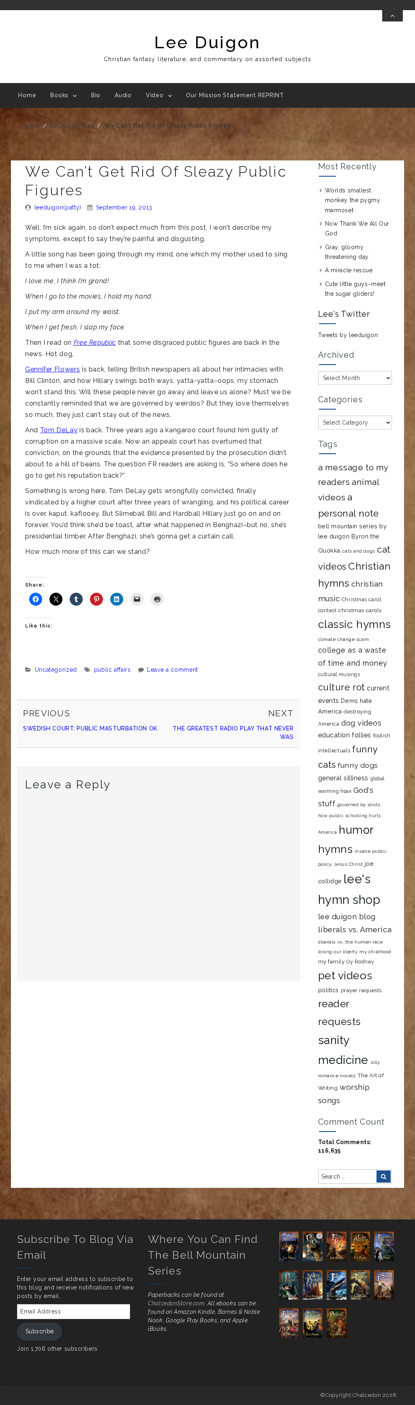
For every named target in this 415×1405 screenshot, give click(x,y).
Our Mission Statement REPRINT (235, 95)
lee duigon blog (347, 916)
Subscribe (40, 1331)
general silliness (343, 778)
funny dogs (358, 765)
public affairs (112, 669)
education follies (345, 735)
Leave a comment (172, 669)
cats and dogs (358, 551)
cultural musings (339, 674)
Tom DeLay (59, 430)
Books (59, 95)
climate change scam (343, 639)
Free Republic (95, 342)
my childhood (375, 951)
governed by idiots (359, 804)
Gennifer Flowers (52, 369)
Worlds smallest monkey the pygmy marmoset (353, 200)
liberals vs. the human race (350, 942)
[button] (291, 1246)
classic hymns (354, 624)
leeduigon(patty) (57, 207)
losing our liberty (338, 951)
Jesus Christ (348, 864)
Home (27, 95)
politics (328, 990)
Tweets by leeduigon (348, 335)
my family (331, 961)
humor (356, 829)
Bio (96, 95)
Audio (123, 95)
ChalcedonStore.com (176, 1303)
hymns (335, 849)
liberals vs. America (355, 929)
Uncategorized (73, 125)
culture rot (341, 687)
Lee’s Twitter (344, 314)
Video (155, 95)
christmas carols (360, 610)
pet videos (345, 975)
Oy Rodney (360, 962)
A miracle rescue (349, 270)
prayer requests (361, 990)
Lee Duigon (207, 42)
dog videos (361, 723)
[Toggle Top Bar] (392, 15)
